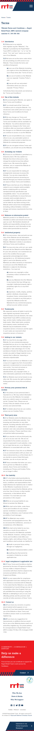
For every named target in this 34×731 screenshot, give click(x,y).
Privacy (16, 710)
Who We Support (17, 700)
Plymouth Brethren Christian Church (21, 715)
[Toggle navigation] (31, 6)
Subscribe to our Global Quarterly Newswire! (22, 726)
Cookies (23, 710)
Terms (10, 710)
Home (3, 17)
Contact (23, 673)
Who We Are (17, 693)
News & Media (17, 696)
